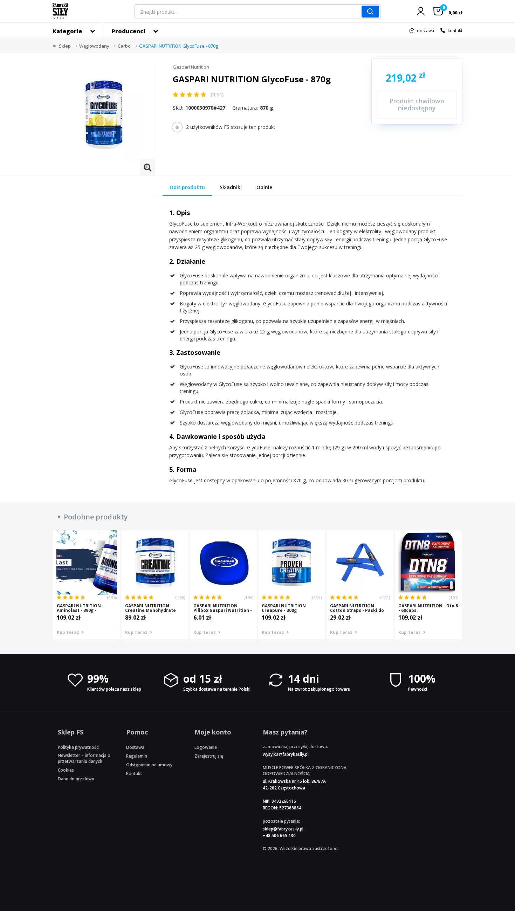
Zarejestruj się (208, 756)
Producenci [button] (128, 31)
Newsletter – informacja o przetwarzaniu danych (84, 758)
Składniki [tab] (231, 187)
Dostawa (135, 747)
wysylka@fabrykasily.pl (286, 754)
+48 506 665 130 (279, 835)
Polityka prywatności (78, 747)
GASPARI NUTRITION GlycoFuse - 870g (178, 46)
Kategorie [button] (67, 31)
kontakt (455, 31)
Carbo (124, 46)
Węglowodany (94, 46)
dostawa (425, 31)
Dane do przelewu (76, 779)
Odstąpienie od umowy (149, 765)
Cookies (66, 770)
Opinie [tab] (264, 187)
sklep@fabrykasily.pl (283, 829)
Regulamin (136, 756)
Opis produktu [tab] (187, 187)
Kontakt (134, 774)
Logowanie (205, 747)
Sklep (65, 46)
